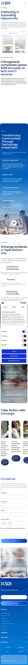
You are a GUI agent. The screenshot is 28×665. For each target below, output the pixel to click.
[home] (5, 3)
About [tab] (23, 307)
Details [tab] (14, 307)
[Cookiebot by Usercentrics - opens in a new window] (20, 303)
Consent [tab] (5, 307)
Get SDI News (14, 603)
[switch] (24, 336)
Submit (14, 541)
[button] (24, 3)
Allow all (14, 351)
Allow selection (14, 356)
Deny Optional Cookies (14, 360)
